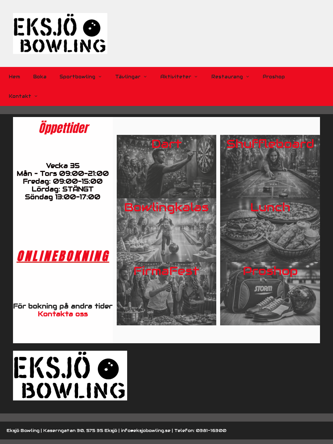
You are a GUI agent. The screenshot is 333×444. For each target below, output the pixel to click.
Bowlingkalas (166, 207)
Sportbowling (77, 77)
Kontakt (20, 96)
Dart (166, 143)
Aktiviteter (175, 77)
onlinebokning (63, 256)
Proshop (274, 77)
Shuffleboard (270, 143)
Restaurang (227, 77)
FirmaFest (166, 270)
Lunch (270, 207)
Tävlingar (127, 77)
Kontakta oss (63, 314)
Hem (14, 77)
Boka (40, 77)
